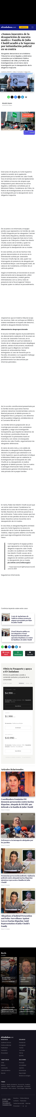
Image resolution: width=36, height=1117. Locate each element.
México (3, 1065)
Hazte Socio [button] (24, 27)
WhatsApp (18, 654)
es (23, 1106)
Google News (6, 653)
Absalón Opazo (7, 103)
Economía (21, 1084)
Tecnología (20, 1088)
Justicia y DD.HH (6, 72)
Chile (14, 72)
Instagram (22, 1045)
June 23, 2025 (12, 569)
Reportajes (22, 1073)
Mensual (21, 683)
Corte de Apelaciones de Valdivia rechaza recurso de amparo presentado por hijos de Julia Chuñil (21, 619)
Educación (4, 1088)
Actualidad (22, 1065)
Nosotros (16, 1098)
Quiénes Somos (6, 1042)
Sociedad (27, 1086)
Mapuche (27, 72)
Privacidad (4, 1053)
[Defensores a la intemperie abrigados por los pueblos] (18, 826)
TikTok (21, 1053)
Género (13, 1086)
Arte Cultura (12, 1088)
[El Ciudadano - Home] (8, 27)
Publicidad (4, 1048)
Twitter (21, 1048)
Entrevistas (22, 1070)
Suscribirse (18, 706)
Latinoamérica (5, 1070)
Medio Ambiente (12, 1084)
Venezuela (4, 1068)
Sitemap (28, 1103)
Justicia (3, 1086)
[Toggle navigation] (32, 27)
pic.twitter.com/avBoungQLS (19, 562)
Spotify (21, 1055)
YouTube (30, 654)
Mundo (3, 1073)
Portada (20, 72)
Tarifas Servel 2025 (18, 1103)
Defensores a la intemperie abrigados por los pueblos (17, 841)
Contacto (4, 1050)
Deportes (28, 1088)
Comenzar (18, 727)
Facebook (22, 1042)
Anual (29, 683)
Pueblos (27, 1084)
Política (3, 1084)
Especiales (20, 1086)
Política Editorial (6, 1045)
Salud (8, 1086)
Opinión (21, 1068)
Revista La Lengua (24, 1076)
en (26, 1106)
